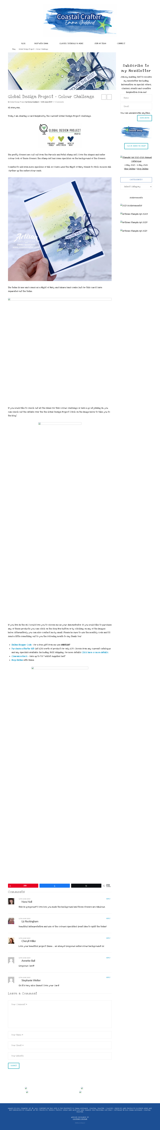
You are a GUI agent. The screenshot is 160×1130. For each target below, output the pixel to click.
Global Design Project (17, 102)
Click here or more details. (95, 652)
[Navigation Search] (137, 43)
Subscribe (144, 118)
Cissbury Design (80, 1119)
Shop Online (142, 168)
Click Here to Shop (136, 146)
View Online (129, 168)
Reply (108, 899)
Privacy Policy (80, 1123)
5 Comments (59, 102)
